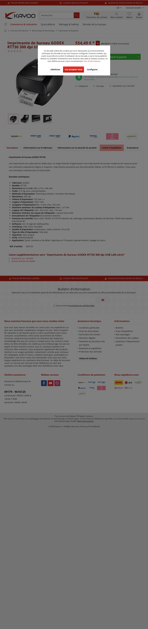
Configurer (92, 69)
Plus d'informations (92, 61)
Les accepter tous (73, 69)
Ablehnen (55, 69)
